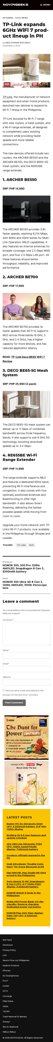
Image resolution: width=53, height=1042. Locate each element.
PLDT (5, 981)
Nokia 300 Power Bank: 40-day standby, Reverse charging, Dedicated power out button (25, 904)
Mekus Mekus (9, 1032)
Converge (7, 996)
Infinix (5, 1006)
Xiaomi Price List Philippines (16, 960)
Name (6, 650)
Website (7, 677)
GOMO (6, 986)
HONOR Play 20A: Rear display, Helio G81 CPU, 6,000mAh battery (25, 916)
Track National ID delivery (15, 1016)
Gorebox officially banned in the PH (26, 856)
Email (6, 664)
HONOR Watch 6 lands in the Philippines (24, 894)
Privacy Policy (9, 950)
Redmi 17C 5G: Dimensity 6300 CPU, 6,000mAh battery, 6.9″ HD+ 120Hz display (26, 826)
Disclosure (8, 945)
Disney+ (6, 1022)
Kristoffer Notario (17, 43)
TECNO (6, 1011)
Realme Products (11, 965)
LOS (5, 955)
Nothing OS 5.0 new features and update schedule (26, 836)
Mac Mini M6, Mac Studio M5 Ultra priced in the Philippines (26, 874)
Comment (8, 620)
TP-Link (7, 96)
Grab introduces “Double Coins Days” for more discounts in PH (25, 865)
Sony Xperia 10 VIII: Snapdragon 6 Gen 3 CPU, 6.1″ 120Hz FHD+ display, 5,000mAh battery (25, 884)
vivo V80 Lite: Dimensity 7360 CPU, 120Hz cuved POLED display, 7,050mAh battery (24, 847)
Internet (8, 18)
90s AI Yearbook (10, 1027)
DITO (5, 991)
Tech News (21, 18)
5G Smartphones (11, 976)
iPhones (6, 970)
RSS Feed (7, 940)
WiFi (31, 545)
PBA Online (8, 1001)
